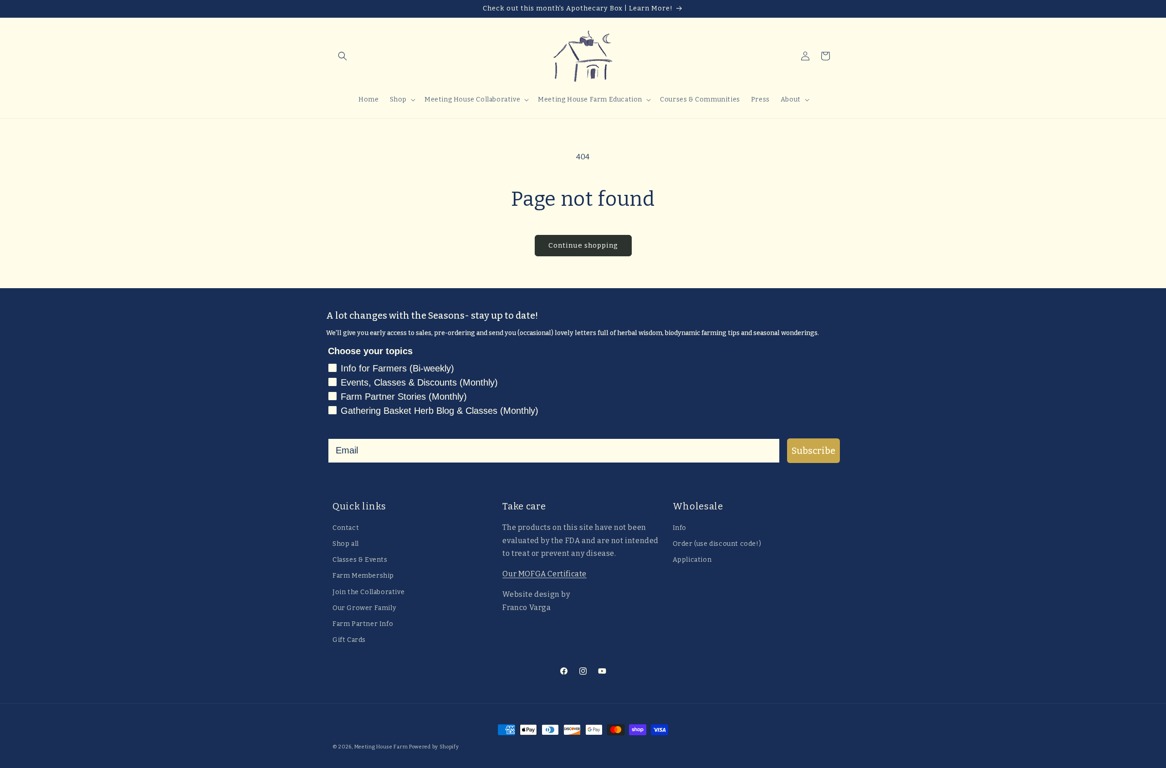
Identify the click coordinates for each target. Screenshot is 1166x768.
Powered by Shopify (434, 747)
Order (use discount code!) (717, 544)
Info (679, 528)
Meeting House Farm (381, 747)
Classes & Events (360, 560)
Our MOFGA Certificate (544, 574)
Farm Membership (363, 576)
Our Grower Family (364, 608)
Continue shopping (583, 245)
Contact (345, 528)
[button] (342, 56)
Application (692, 560)
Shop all (345, 544)
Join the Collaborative (368, 592)
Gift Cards (349, 640)
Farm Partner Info (362, 624)
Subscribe (813, 450)
